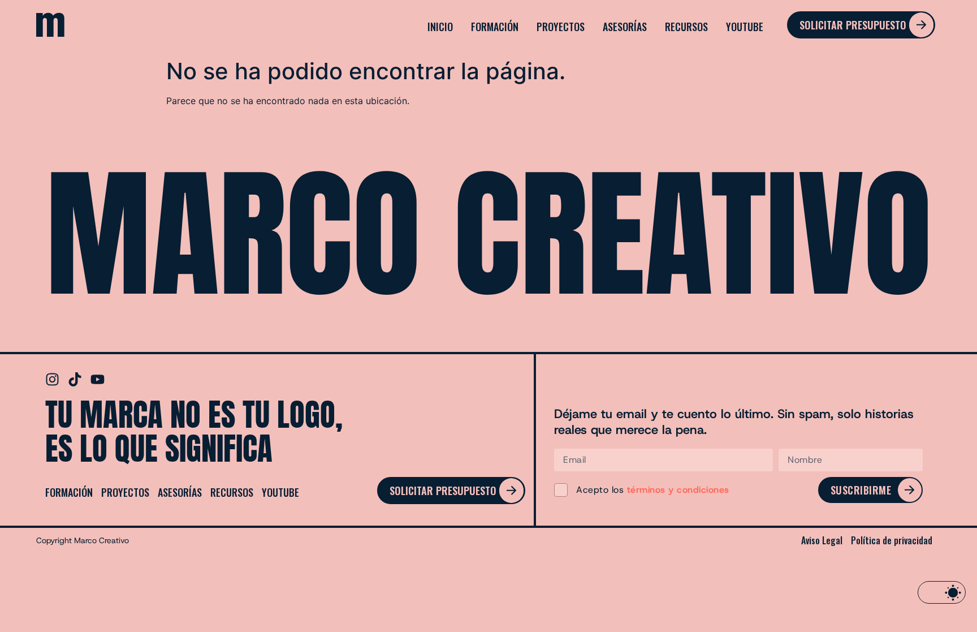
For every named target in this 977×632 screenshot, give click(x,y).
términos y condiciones (678, 490)
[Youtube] (97, 379)
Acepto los (652, 490)
